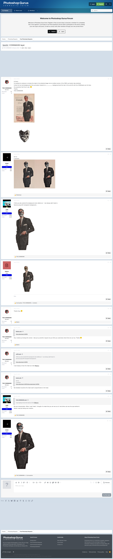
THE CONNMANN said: (21, 400)
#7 (110, 350)
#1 (110, 78)
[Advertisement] (56, 63)
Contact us (84, 552)
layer (29, 48)
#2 (110, 154)
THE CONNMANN (7, 48)
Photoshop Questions (35, 546)
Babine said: (19, 331)
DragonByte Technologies (42, 556)
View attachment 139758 (21, 334)
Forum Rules (60, 542)
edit (23, 48)
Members (32, 10)
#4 (110, 262)
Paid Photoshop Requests (36, 544)
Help (107, 552)
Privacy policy (101, 552)
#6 (110, 327)
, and (26, 303)
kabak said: (19, 378)
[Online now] (7, 207)
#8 (110, 374)
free (26, 48)
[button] (11, 10)
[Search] (110, 4)
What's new (19, 10)
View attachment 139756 (21, 362)
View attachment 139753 (22, 384)
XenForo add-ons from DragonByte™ (22, 556)
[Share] (108, 79)
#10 (110, 420)
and (24, 475)
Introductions (33, 540)
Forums (6, 10)
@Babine (37, 365)
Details (49, 556)
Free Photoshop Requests (36, 542)
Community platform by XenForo (27, 554)
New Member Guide (62, 540)
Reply (109, 148)
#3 (110, 200)
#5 (110, 308)
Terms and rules (92, 552)
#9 (110, 396)
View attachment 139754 (33, 384)
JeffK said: (18, 354)
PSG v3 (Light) (7, 552)
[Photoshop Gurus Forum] (13, 540)
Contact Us (60, 544)
